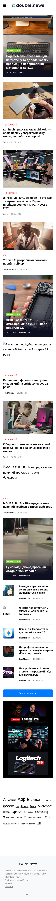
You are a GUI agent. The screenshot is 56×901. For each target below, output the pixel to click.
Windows (28, 817)
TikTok (19, 817)
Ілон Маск (15, 824)
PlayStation (28, 812)
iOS (17, 806)
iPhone (24, 806)
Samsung (41, 812)
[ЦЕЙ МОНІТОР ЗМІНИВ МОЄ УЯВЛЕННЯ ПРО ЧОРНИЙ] (28, 712)
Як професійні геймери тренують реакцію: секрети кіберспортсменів (36, 650)
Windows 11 (38, 817)
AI (5, 799)
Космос (24, 824)
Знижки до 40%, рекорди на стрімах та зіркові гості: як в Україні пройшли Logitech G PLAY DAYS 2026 (27, 203)
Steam (13, 817)
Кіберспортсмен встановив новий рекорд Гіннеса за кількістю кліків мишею (26, 448)
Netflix (6, 812)
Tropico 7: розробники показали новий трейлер (25, 262)
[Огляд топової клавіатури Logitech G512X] (28, 763)
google (8, 806)
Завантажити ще (28, 693)
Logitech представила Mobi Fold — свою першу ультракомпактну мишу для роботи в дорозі (27, 133)
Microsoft (44, 806)
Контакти (9, 887)
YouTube (6, 824)
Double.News (28, 864)
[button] (4, 5)
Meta (33, 806)
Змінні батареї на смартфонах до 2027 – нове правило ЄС (26, 323)
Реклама (8, 883)
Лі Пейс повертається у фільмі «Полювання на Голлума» (33, 611)
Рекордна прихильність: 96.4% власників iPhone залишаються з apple (34, 589)
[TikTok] (32, 894)
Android (12, 800)
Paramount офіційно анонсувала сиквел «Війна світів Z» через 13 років (25, 384)
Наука (32, 824)
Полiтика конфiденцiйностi (16, 880)
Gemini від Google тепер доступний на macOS (34, 631)
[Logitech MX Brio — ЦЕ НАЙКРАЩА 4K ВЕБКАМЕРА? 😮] (28, 737)
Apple (23, 799)
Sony (6, 817)
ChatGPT (36, 799)
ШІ (38, 823)
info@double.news (13, 877)
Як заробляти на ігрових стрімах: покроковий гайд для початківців (35, 671)
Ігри (5, 255)
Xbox (47, 817)
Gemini (48, 800)
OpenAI (17, 812)
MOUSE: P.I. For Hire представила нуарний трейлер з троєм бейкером (27, 505)
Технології (14, 50)
